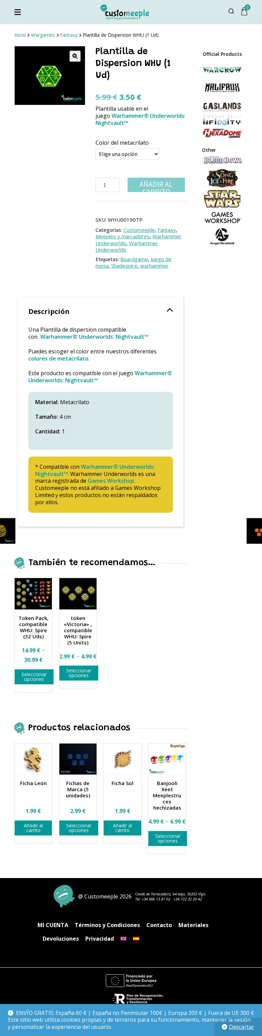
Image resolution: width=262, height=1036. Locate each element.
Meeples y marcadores (123, 236)
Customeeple (139, 229)
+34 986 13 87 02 (156, 899)
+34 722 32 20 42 (187, 899)
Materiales (193, 925)
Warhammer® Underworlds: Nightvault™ (141, 119)
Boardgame (134, 259)
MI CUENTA (53, 925)
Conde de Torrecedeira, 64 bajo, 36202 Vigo (170, 893)
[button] (75, 56)
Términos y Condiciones (107, 925)
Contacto (159, 925)
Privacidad (99, 938)
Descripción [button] (49, 311)
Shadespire (124, 265)
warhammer (154, 265)
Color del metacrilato (122, 142)
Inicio (20, 35)
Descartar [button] (241, 1027)
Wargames (43, 35)
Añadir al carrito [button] (33, 827)
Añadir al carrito (156, 185)
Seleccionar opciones (34, 676)
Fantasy (68, 35)
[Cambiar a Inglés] (123, 939)
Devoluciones (61, 938)
